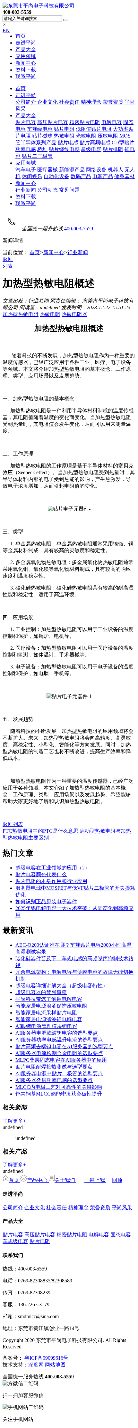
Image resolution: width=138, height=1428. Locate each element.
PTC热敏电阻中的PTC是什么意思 (40, 831)
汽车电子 (25, 169)
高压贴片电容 (52, 122)
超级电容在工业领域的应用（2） (52, 867)
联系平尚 (25, 76)
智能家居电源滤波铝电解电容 (48, 1019)
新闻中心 (25, 63)
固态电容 (120, 1234)
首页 (20, 36)
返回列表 (13, 824)
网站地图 (55, 1364)
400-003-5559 (78, 228)
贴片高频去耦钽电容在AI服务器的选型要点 (64, 1046)
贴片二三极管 (37, 156)
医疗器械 (47, 169)
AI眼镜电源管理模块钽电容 (46, 1026)
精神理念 (91, 102)
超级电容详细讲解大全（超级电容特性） (61, 985)
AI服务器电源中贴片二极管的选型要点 (59, 1073)
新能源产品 (72, 169)
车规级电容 (40, 129)
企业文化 (47, 102)
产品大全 (25, 49)
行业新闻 (25, 190)
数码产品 (81, 176)
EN (6, 30)
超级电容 (91, 149)
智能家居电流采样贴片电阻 (46, 1012)
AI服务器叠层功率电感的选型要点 (54, 1080)
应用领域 (25, 56)
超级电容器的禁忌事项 (41, 992)
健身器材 (124, 176)
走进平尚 (25, 42)
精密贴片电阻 (84, 122)
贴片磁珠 (42, 136)
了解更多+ (14, 1121)
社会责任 (69, 102)
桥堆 (42, 149)
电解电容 (111, 122)
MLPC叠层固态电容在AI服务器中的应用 (61, 1060)
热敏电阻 (64, 136)
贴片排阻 (113, 149)
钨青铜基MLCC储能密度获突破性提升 (58, 1094)
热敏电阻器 (74, 314)
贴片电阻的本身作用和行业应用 (51, 881)
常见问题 (69, 190)
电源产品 (102, 176)
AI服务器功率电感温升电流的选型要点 (59, 1039)
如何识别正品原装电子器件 (46, 901)
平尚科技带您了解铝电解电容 (48, 999)
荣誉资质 (113, 102)
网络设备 (96, 169)
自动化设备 (56, 176)
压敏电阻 (108, 136)
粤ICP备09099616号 (46, 1358)
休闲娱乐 (32, 176)
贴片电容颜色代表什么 (41, 874)
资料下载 (25, 69)
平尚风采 (122, 1207)
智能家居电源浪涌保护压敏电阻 (51, 1006)
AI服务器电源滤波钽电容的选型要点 (56, 1033)
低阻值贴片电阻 (94, 129)
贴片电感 (68, 142)
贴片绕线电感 (64, 149)
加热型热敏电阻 (21, 314)
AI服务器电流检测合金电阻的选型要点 (59, 1053)
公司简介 (25, 102)
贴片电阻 (64, 129)
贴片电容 (25, 122)
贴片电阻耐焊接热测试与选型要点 (53, 1066)
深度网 (36, 1364)
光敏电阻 (86, 136)
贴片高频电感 (95, 142)
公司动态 (47, 190)
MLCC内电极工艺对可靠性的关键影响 (58, 1087)
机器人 (115, 169)
